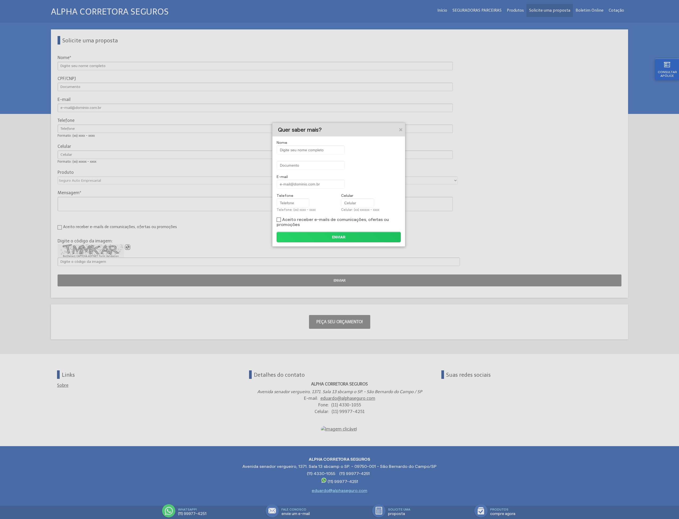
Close (401, 129)
